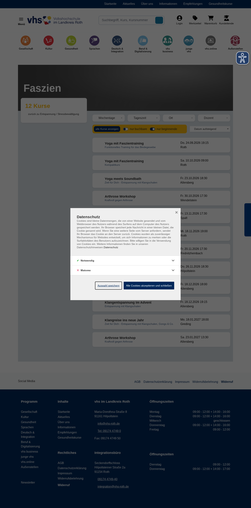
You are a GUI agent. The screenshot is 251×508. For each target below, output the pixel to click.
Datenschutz (111, 247)
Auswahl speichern (108, 285)
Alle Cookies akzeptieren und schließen (149, 285)
